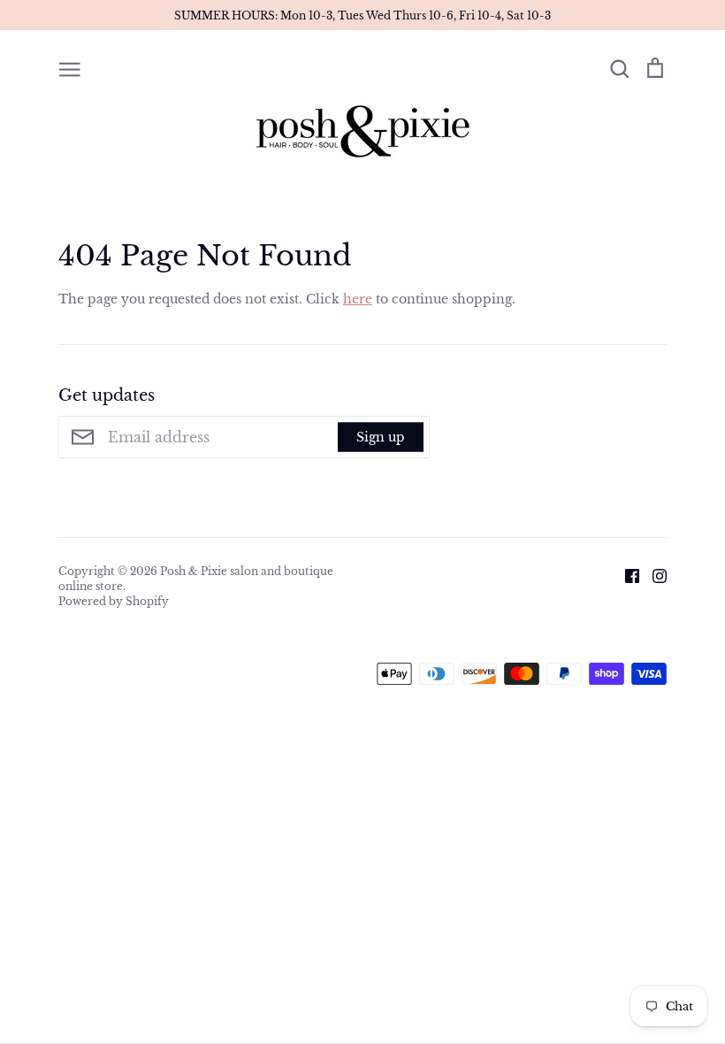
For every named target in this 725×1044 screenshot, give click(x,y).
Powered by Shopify (113, 601)
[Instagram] (653, 574)
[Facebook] (625, 574)
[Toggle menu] (69, 68)
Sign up (380, 437)
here (357, 299)
